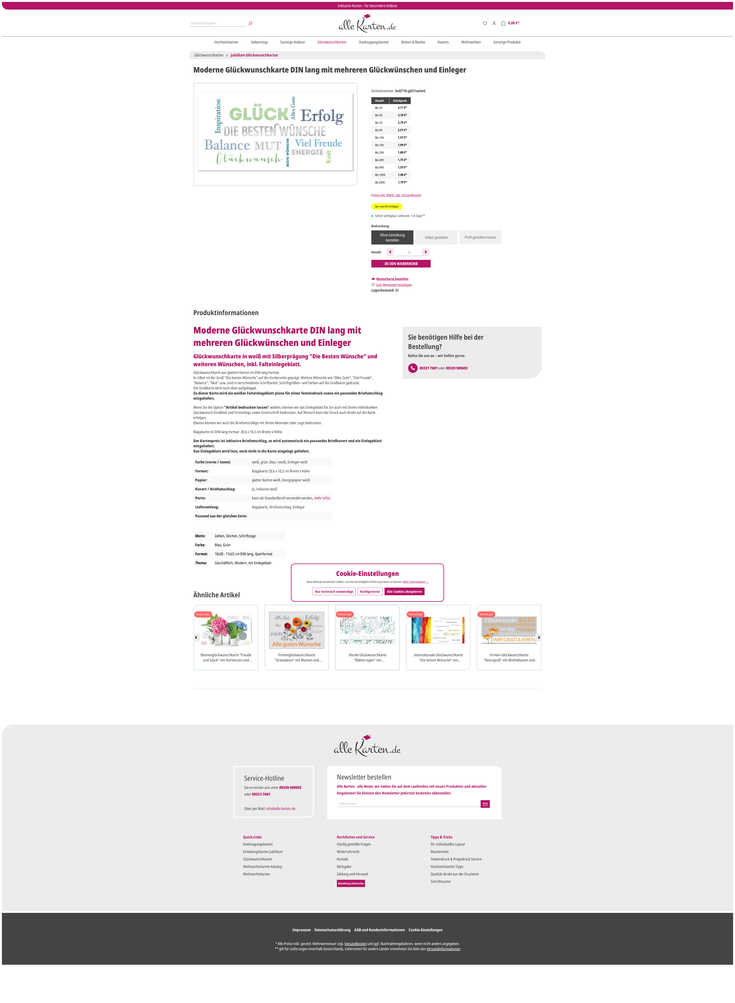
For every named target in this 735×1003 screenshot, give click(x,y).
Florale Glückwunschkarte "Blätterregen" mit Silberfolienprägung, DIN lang (367, 658)
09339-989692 (290, 787)
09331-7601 (261, 794)
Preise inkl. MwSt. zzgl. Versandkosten (396, 195)
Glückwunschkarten (257, 859)
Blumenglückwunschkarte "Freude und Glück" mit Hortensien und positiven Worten (226, 658)
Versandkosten (356, 943)
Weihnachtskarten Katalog (262, 866)
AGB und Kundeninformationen (379, 929)
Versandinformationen (443, 948)
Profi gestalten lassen (480, 237)
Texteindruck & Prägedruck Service (456, 859)
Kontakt (342, 859)
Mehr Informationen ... (416, 582)
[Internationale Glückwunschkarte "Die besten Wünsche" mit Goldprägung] (438, 630)
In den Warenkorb (401, 263)
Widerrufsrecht (348, 851)
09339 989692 (457, 368)
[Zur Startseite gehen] (367, 23)
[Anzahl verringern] (390, 252)
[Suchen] (250, 23)
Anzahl (376, 252)
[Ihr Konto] (494, 23)
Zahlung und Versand (352, 874)
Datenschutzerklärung (332, 929)
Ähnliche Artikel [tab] (216, 594)
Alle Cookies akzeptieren (404, 591)
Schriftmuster (441, 881)
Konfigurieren (370, 591)
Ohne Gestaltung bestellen (392, 237)
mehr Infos (322, 498)
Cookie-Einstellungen (426, 929)
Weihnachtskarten (256, 874)
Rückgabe (344, 866)
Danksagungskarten (258, 844)
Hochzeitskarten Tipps (447, 866)
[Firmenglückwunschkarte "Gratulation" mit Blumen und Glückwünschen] (296, 630)
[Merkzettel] (485, 23)
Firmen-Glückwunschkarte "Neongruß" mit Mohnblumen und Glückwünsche (509, 658)
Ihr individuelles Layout (448, 844)
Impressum (301, 929)
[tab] (226, 312)
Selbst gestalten (436, 237)
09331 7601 (429, 368)
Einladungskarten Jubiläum (263, 851)
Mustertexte (440, 851)
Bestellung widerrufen (351, 883)
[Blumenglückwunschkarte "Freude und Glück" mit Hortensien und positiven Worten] (225, 630)
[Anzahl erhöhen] (426, 252)
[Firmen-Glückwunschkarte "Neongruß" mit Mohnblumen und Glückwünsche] (509, 630)
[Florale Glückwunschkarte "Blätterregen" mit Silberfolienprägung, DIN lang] (367, 630)
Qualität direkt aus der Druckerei (455, 874)
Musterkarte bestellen (392, 279)
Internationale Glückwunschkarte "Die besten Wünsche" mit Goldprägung (438, 658)
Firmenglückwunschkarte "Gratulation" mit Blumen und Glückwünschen (297, 658)
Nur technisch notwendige (334, 591)
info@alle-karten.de (280, 808)
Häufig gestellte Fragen (354, 844)
